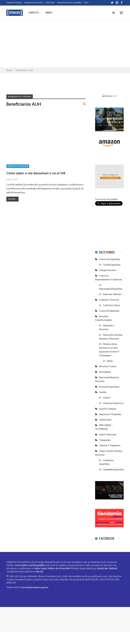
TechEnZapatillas (111, 265)
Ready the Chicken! (107, 568)
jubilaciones (105, 419)
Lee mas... (12, 199)
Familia (102, 392)
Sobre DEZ (50, 2)
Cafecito (34, 12)
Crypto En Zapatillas (109, 311)
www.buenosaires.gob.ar (36, 587)
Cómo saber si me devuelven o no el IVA (35, 173)
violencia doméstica (113, 403)
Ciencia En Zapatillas (109, 259)
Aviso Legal (40, 568)
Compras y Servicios (109, 300)
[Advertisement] (65, 44)
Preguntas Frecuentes (33, 2)
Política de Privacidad (59, 568)
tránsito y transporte (109, 445)
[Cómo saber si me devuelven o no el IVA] (46, 142)
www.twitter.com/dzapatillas (30, 565)
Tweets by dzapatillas (106, 199)
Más (86, 2)
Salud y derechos (107, 434)
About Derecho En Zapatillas (69, 2)
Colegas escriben (107, 270)
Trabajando (104, 440)
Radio (49, 12)
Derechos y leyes (107, 366)
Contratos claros (111, 305)
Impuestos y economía (17, 166)
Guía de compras (107, 409)
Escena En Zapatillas (109, 387)
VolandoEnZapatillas (113, 469)
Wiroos (39, 571)
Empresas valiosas (112, 294)
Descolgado (105, 372)
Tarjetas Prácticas (14, 2)
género (106, 397)
